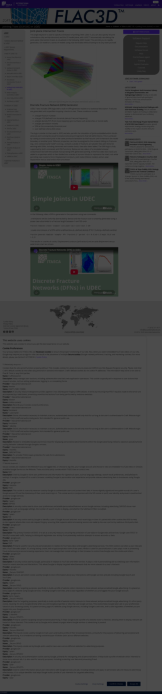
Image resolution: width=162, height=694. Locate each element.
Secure (11, 463)
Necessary (12, 364)
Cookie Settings (81, 684)
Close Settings (98, 684)
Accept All (134, 684)
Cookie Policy (41, 357)
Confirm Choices (116, 684)
